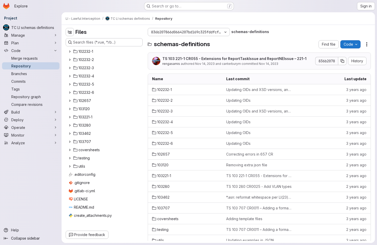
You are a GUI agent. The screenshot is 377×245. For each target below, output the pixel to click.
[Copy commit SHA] (342, 61)
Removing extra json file (246, 165)
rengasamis (171, 64)
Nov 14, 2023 (205, 64)
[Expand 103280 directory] (70, 125)
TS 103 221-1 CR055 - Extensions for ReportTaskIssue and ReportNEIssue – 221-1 (234, 58)
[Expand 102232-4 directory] (70, 76)
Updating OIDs (238, 100)
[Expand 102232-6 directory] (70, 92)
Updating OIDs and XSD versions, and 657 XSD (259, 89)
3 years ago (356, 89)
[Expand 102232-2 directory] (70, 60)
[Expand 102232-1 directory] (70, 51)
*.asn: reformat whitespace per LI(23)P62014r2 (259, 197)
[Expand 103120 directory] (70, 109)
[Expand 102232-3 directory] (70, 68)
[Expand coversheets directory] (70, 150)
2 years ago (356, 165)
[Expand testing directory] (70, 158)
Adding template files (244, 219)
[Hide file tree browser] (70, 32)
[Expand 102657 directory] (70, 101)
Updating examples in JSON (250, 240)
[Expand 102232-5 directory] (70, 84)
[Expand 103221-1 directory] (70, 117)
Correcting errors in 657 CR (249, 154)
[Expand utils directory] (70, 166)
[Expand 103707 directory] (70, 142)
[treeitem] (105, 51)
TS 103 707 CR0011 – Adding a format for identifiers (259, 208)
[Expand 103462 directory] (70, 133)
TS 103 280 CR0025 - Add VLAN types (259, 186)
